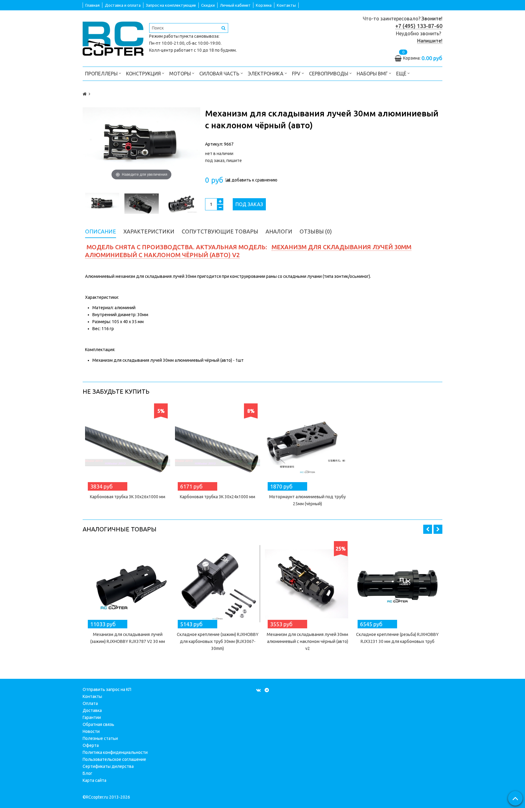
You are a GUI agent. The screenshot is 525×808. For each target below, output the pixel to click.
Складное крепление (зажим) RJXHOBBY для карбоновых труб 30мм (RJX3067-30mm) (218, 641)
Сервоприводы (329, 73)
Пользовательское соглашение (114, 759)
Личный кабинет (235, 5)
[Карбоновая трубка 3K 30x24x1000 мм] (217, 446)
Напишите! (429, 40)
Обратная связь (98, 724)
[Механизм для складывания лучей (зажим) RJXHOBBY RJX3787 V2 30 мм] (127, 583)
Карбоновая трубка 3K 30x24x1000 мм (217, 496)
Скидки (208, 5)
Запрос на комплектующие (171, 5)
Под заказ (249, 204)
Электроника (266, 73)
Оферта (91, 745)
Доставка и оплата (123, 5)
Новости (91, 731)
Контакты (286, 5)
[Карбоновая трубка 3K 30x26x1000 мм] (127, 446)
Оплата (90, 703)
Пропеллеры (102, 73)
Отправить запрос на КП (107, 689)
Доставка (92, 710)
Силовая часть (220, 73)
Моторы (180, 73)
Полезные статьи (100, 738)
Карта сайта (94, 780)
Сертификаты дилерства (108, 766)
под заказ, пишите (223, 160)
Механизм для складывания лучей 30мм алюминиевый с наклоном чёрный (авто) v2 (307, 641)
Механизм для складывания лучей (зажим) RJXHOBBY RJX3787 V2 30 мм (127, 638)
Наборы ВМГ (373, 73)
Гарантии (92, 717)
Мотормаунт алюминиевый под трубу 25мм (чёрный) (307, 500)
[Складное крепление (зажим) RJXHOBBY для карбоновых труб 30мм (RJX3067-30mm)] (217, 583)
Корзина (264, 5)
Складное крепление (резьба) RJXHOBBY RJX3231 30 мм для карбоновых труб (397, 638)
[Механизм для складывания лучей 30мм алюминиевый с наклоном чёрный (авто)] (102, 204)
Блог (87, 773)
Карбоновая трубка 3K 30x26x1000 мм (127, 496)
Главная (92, 5)
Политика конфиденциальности (115, 752)
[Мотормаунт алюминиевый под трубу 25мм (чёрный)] (307, 446)
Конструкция (144, 73)
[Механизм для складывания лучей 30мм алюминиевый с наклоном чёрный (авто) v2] (307, 583)
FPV (297, 73)
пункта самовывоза (199, 36)
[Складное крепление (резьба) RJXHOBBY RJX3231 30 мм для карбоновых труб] (397, 583)
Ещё (401, 73)
